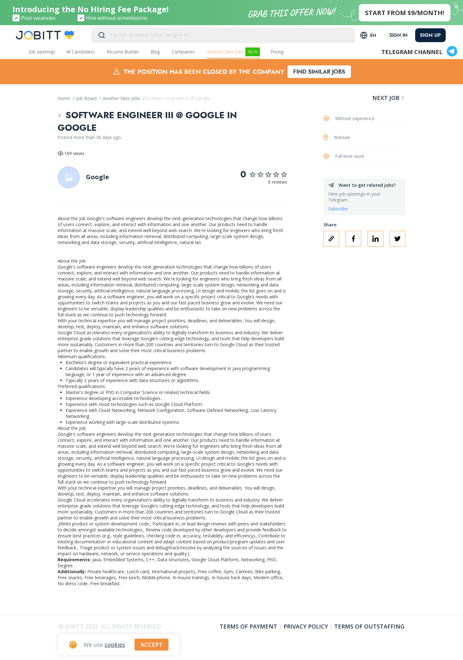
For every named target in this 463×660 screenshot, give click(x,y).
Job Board (87, 98)
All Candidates (81, 52)
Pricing (278, 52)
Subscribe (338, 209)
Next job (385, 98)
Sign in (398, 35)
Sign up (430, 35)
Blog (156, 52)
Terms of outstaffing (369, 626)
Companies (184, 52)
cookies (115, 644)
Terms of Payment (248, 626)
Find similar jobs (319, 72)
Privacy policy (305, 626)
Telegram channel (412, 52)
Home (64, 98)
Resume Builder (123, 52)
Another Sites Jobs (232, 52)
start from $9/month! (404, 12)
